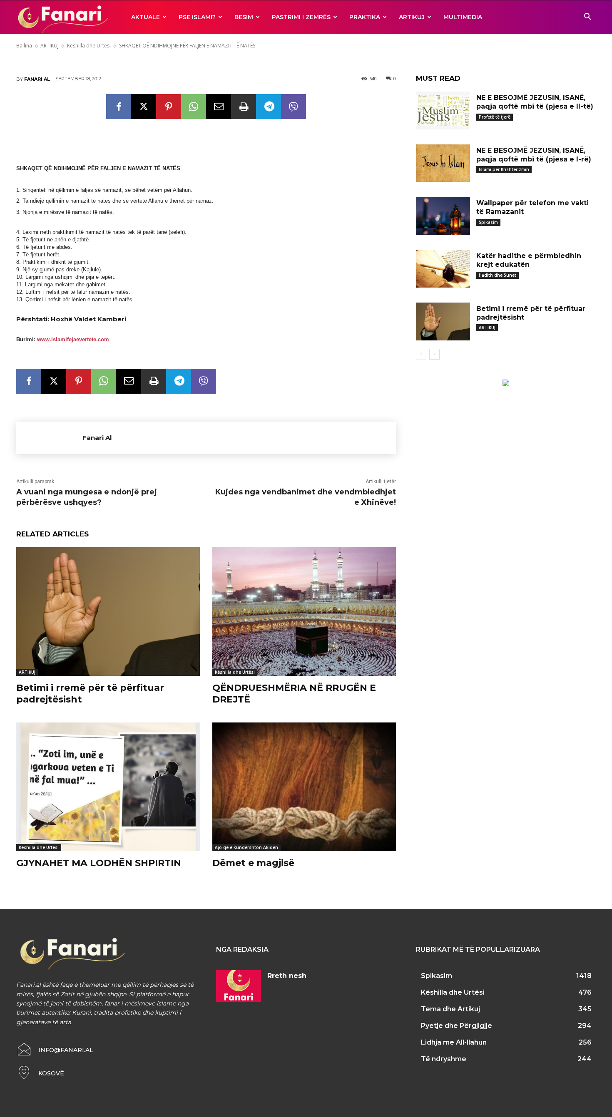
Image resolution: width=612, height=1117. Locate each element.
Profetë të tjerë (494, 117)
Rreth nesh (286, 976)
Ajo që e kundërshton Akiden (246, 847)
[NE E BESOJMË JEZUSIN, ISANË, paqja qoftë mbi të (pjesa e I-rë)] (443, 163)
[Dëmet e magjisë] (304, 786)
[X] (143, 106)
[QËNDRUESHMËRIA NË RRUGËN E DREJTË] (304, 611)
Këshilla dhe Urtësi (235, 672)
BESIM (243, 17)
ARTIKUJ (412, 17)
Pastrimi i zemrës (301, 17)
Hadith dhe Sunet (497, 275)
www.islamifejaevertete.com (73, 339)
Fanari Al (37, 79)
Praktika (364, 17)
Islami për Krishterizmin (504, 169)
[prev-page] (421, 354)
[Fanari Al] (49, 437)
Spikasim (488, 222)
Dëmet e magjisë (253, 863)
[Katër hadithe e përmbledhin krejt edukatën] (443, 269)
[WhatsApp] (193, 106)
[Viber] (293, 106)
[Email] (218, 106)
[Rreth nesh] (238, 986)
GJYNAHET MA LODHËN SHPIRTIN (98, 863)
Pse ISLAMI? (197, 17)
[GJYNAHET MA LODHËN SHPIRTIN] (108, 786)
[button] (587, 18)
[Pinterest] (168, 106)
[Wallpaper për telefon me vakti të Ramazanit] (443, 216)
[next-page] (434, 354)
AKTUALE (145, 17)
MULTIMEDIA (462, 17)
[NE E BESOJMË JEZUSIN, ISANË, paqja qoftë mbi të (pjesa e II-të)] (443, 110)
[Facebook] (118, 106)
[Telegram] (268, 106)
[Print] (243, 106)
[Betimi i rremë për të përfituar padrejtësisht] (108, 611)
